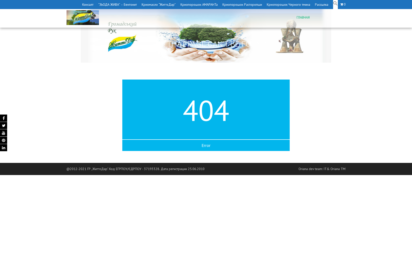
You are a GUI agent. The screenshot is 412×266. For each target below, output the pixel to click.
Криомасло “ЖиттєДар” (159, 4)
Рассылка (321, 4)
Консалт (87, 4)
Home (199, 53)
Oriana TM (337, 169)
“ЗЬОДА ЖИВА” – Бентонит (117, 4)
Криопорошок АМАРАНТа (199, 4)
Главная (303, 17)
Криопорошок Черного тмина (288, 4)
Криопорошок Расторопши (242, 4)
